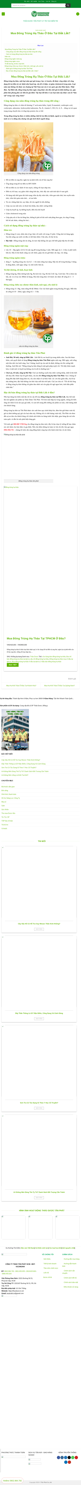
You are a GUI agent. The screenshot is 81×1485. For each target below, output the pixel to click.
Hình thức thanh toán (8, 794)
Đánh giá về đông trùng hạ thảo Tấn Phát (19, 68)
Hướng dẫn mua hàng (71, 1259)
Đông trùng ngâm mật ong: (13, 59)
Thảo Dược (34, 656)
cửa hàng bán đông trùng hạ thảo (54, 656)
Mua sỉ (3, 802)
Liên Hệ (48, 1)
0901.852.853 (20, 1271)
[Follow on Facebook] (58, 1457)
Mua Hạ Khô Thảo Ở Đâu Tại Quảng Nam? (59, 686)
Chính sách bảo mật (70, 1282)
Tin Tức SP (5, 817)
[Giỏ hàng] (77, 14)
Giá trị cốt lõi (47, 1277)
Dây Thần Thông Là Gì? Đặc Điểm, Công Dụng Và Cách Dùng (23, 764)
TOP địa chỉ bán (7, 821)
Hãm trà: (7, 56)
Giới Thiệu (41, 1)
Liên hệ (46, 1273)
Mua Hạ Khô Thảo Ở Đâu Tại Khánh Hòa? (21, 686)
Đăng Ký (53, 1)
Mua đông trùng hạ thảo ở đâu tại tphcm (26, 661)
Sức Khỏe (5, 809)
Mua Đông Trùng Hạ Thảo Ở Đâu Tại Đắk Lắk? (20, 49)
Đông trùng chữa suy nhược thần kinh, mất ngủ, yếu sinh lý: (24, 66)
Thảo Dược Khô (40, 30)
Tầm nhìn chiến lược (50, 1268)
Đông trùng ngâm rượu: (12, 61)
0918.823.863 (31, 1271)
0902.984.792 (9, 1271)
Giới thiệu (46, 1259)
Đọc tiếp (13, 665)
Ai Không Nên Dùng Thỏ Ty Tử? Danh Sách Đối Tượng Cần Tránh (25, 771)
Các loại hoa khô (55, 1248)
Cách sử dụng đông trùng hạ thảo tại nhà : (19, 54)
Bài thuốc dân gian (8, 787)
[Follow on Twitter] (65, 1457)
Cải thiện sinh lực (41, 1248)
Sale (3, 806)
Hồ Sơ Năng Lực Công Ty (10, 798)
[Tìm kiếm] (68, 5)
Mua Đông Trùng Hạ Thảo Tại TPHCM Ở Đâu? (36, 638)
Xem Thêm (39, 929)
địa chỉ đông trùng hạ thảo (40, 659)
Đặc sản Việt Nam (27, 1248)
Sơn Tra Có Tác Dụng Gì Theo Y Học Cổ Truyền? (18, 767)
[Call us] (72, 1457)
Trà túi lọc (4, 825)
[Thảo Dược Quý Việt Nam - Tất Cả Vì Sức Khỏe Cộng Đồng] (40, 14)
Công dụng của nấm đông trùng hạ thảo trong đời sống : (24, 51)
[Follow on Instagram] (62, 1457)
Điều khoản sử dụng (70, 1287)
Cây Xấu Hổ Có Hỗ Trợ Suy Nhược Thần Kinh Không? (20, 760)
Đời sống (4, 790)
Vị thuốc (4, 828)
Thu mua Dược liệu (8, 813)
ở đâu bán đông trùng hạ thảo (50, 661)
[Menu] (3, 14)
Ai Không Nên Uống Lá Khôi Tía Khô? (14, 775)
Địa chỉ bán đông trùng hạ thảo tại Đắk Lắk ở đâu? (22, 71)
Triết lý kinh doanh (49, 1263)
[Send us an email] (69, 1457)
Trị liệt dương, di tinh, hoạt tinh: (14, 64)
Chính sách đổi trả (70, 1278)
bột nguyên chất (68, 1248)
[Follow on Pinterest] (76, 1457)
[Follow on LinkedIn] (65, 1462)
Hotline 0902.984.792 (12, 1481)
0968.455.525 (7, 1274)
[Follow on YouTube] (69, 1462)
